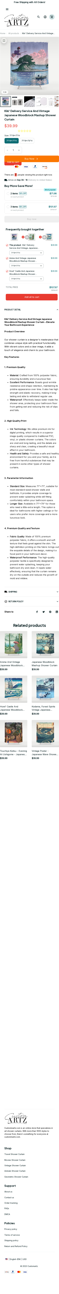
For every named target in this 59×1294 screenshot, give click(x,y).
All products (13, 33)
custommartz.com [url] (12, 1137)
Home (2, 33)
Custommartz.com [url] (12, 1128)
